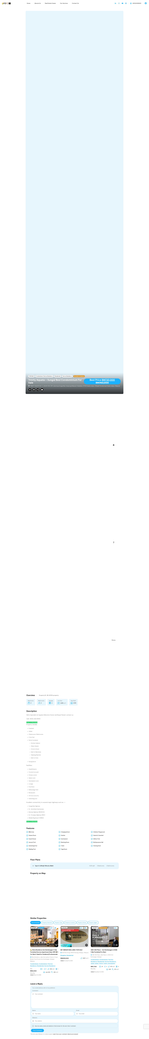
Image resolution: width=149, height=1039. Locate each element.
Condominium (34, 964)
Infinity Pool (96, 839)
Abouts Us (38, 3)
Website (34, 1018)
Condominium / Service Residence (44, 376)
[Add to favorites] (56, 945)
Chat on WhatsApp (31, 722)
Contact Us (75, 3)
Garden (63, 835)
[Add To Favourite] (29, 389)
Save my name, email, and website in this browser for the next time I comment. (55, 1026)
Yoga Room (64, 849)
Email (77, 1010)
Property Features (47, 922)
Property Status (82, 922)
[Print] (33, 389)
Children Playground (99, 832)
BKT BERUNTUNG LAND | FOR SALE (71, 950)
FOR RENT (34, 927)
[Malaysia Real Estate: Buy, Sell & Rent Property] (6, 3)
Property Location (70, 922)
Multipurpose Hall (98, 842)
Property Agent (93, 922)
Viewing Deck (97, 846)
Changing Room (65, 832)
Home (28, 3)
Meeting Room (65, 842)
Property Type (58, 922)
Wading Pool (32, 849)
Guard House (32, 839)
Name (34, 1010)
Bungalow (63, 955)
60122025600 (137, 3)
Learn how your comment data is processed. (65, 1034)
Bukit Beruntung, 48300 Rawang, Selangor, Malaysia (75, 952)
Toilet (62, 846)
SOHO (92, 963)
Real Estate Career (50, 3)
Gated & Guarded (98, 835)
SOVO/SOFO (111, 963)
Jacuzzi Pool (32, 842)
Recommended (35, 922)
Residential (57, 376)
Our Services (64, 3)
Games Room (32, 835)
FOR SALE (31, 376)
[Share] (38, 389)
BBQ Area (31, 832)
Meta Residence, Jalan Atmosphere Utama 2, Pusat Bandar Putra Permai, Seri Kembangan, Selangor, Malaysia (44, 959)
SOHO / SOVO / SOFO (101, 963)
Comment (35, 990)
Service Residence (67, 376)
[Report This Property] (42, 389)
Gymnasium (64, 839)
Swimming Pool (33, 846)
